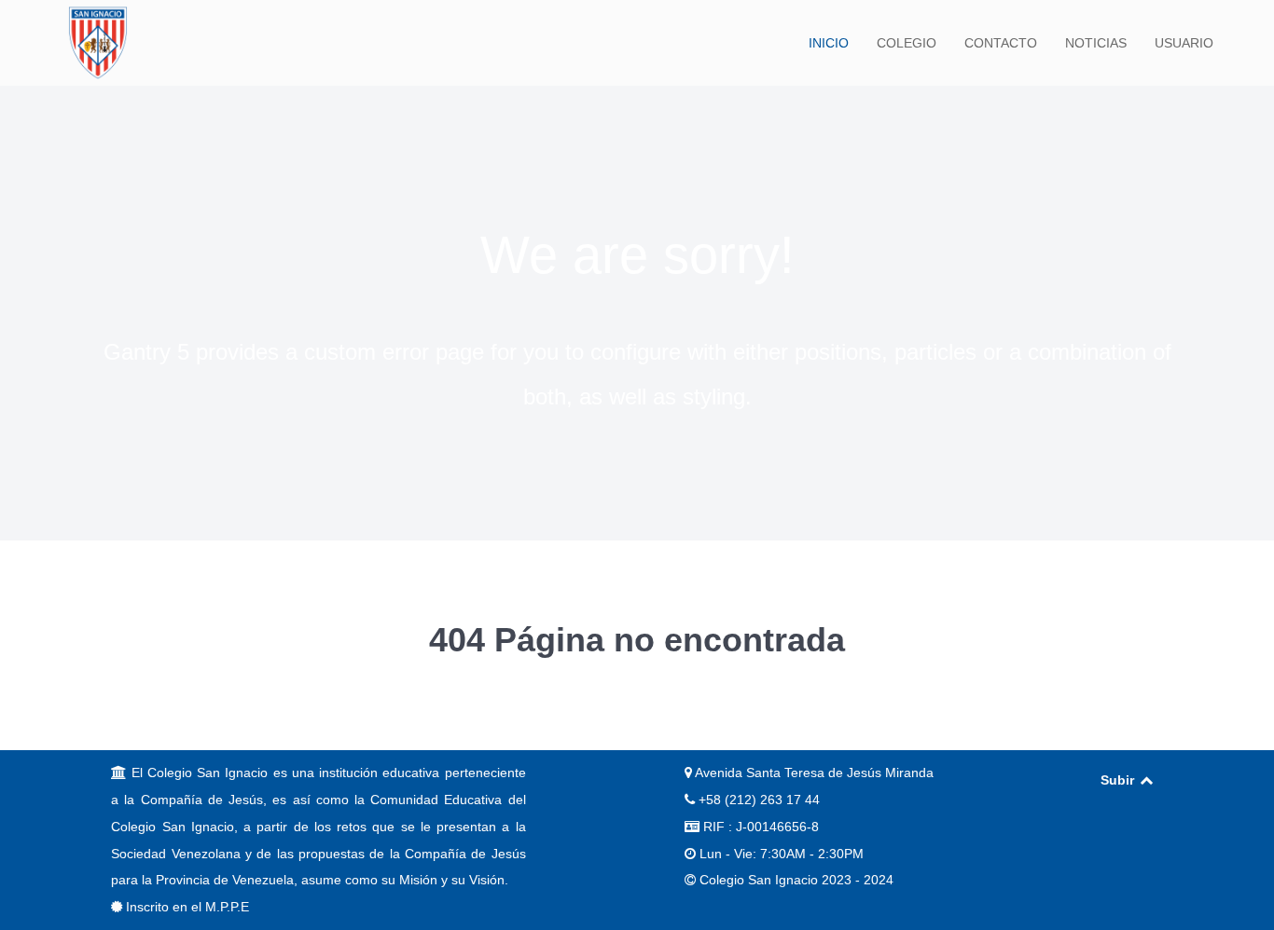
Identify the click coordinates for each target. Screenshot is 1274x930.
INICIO (829, 42)
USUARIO (1184, 42)
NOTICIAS (1096, 42)
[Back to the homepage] (98, 43)
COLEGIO (906, 42)
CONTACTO (1000, 42)
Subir (1119, 780)
